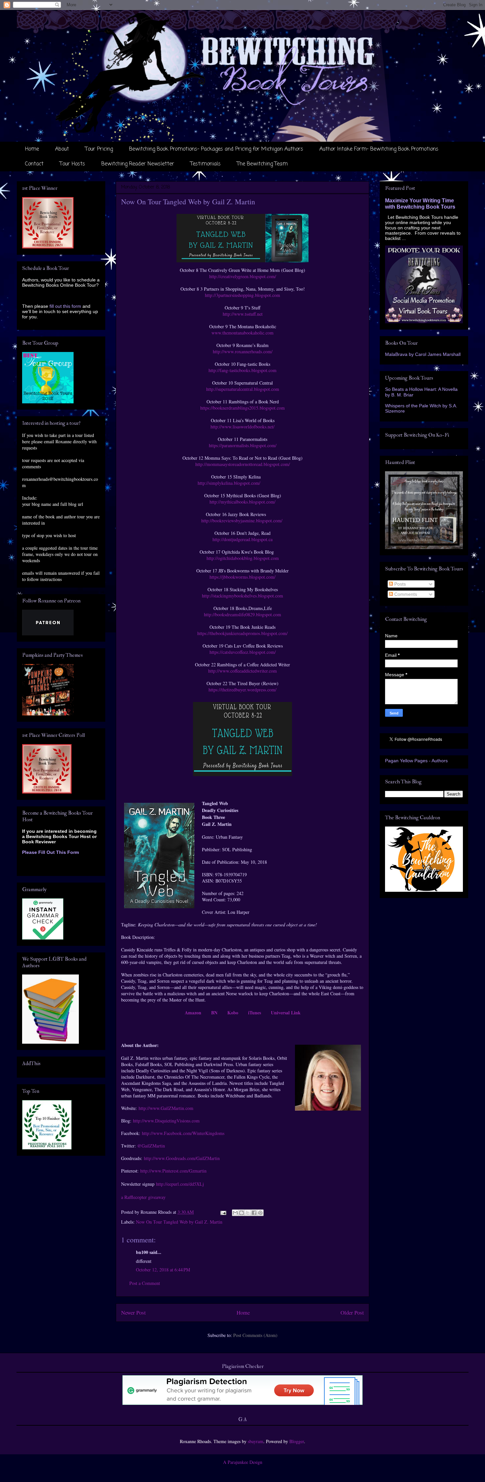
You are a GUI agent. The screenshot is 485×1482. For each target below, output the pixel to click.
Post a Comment (144, 1283)
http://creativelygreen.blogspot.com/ (242, 276)
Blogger (296, 1441)
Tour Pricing (99, 149)
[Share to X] (247, 1212)
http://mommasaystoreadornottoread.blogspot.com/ (242, 464)
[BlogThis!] (241, 1212)
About (62, 149)
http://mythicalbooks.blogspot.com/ (242, 502)
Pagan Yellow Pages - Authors (416, 760)
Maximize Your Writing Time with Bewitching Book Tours (420, 203)
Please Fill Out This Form (50, 852)
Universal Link (286, 1012)
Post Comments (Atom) (255, 1335)
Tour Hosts (72, 164)
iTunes (254, 1012)
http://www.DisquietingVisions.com (166, 1121)
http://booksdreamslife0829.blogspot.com (242, 614)
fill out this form (65, 306)
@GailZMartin (151, 1146)
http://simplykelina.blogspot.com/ (229, 483)
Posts (399, 584)
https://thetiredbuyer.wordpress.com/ (242, 689)
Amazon (193, 1012)
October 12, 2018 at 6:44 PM (163, 1269)
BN (214, 1012)
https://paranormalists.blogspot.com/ (242, 445)
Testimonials (205, 164)
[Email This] (235, 1212)
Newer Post (133, 1312)
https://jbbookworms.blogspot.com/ (242, 577)
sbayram (255, 1441)
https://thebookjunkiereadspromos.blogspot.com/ (242, 633)
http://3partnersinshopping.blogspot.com (242, 295)
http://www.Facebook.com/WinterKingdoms (183, 1133)
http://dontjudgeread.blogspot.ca (242, 539)
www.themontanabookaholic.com (242, 333)
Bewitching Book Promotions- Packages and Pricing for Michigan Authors (216, 149)
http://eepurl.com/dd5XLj (180, 1184)
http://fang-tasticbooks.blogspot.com (242, 370)
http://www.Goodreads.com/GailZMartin (182, 1158)
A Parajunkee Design (242, 1462)
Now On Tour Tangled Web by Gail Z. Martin (179, 1222)
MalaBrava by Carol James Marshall (423, 354)
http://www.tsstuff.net (243, 314)
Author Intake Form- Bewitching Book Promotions (378, 149)
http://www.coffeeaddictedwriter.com (242, 671)
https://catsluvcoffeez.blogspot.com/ (243, 652)
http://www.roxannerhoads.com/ (243, 351)
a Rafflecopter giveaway (143, 1197)
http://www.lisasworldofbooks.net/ (242, 426)
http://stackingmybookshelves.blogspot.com (242, 596)
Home (32, 149)
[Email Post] (223, 1212)
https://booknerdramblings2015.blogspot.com (242, 408)
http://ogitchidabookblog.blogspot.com (243, 558)
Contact (34, 164)
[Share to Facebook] (254, 1212)
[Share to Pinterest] (260, 1212)
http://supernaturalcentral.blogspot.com (242, 389)
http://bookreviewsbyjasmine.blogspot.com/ (241, 520)
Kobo (232, 1012)
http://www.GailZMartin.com (166, 1108)
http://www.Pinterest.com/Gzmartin (173, 1171)
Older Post (352, 1312)
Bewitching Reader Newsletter (137, 164)
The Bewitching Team (262, 164)
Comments (405, 594)
